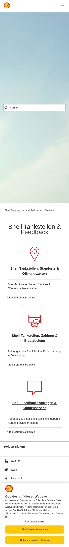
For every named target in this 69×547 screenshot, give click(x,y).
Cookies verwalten (34, 521)
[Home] (7, 7)
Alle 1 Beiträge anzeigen (21, 297)
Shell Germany (12, 210)
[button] (34, 461)
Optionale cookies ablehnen (35, 540)
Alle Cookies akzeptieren (35, 529)
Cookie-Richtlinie (22, 510)
